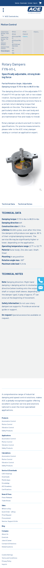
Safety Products (7, 431)
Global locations (7, 547)
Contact (30, 3)
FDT (13, 50)
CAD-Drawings (7, 474)
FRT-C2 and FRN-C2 (16, 37)
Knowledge (5, 483)
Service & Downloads (9, 470)
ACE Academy (6, 486)
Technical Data (8, 204)
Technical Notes (25, 204)
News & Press (6, 494)
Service (17, 3)
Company (5, 531)
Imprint (4, 564)
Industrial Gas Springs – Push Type (5, 33)
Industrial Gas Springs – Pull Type (4, 39)
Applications (6, 435)
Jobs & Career (7, 540)
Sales (4, 505)
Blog (3, 526)
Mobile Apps (6, 480)
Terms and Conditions (9, 558)
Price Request (6, 515)
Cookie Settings (7, 555)
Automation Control (9, 421)
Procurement (6, 518)
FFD (13, 48)
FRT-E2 (14, 32)
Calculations (6, 453)
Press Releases (7, 497)
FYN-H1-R (25, 34)
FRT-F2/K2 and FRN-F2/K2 (16, 45)
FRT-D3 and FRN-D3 (16, 41)
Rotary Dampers (5, 51)
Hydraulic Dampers (3, 43)
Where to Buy (6, 509)
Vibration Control (8, 427)
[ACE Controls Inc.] (35, 10)
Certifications (6, 489)
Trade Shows (6, 501)
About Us (5, 534)
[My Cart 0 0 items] (40, 3)
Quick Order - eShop (9, 512)
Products (5, 418)
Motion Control (7, 424)
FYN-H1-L (25, 36)
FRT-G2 (14, 34)
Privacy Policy (6, 561)
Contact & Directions (9, 544)
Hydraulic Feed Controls (5, 47)
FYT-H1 (24, 32)
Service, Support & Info (10, 521)
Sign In (35, 3)
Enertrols (5, 537)
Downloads (23, 3)
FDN (13, 53)
